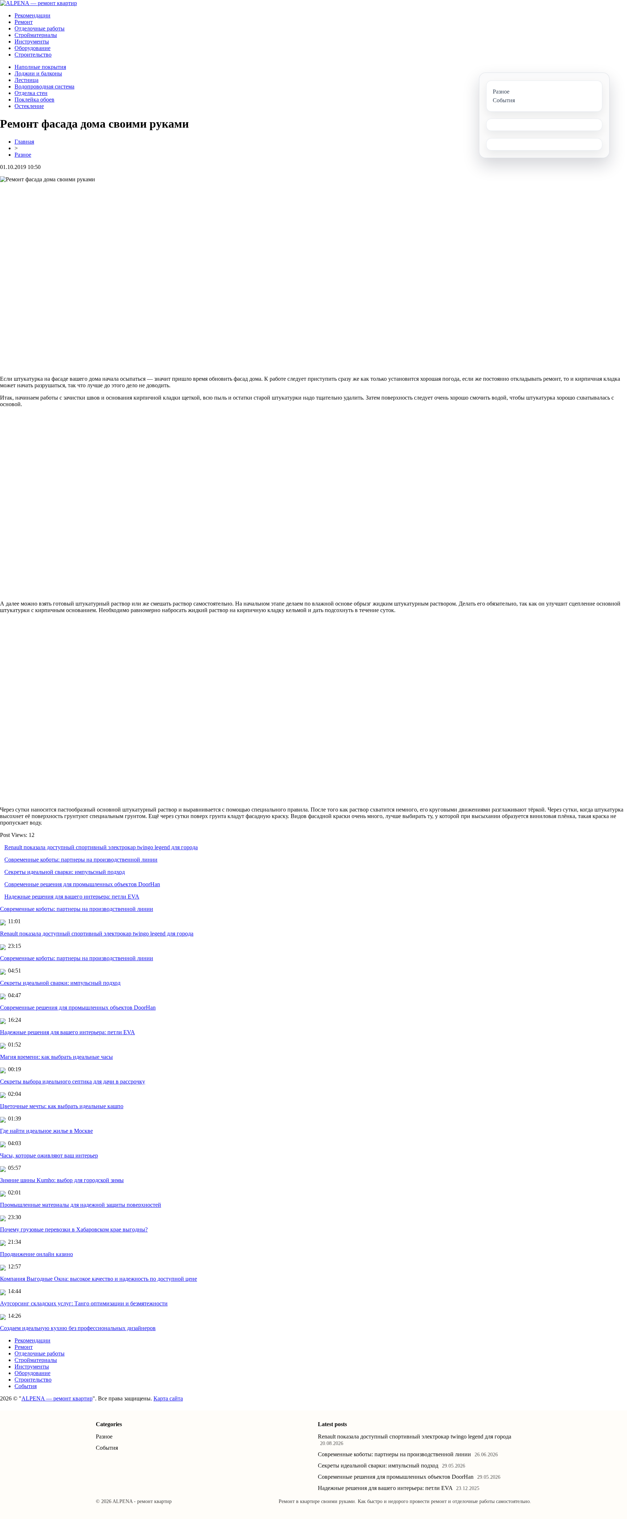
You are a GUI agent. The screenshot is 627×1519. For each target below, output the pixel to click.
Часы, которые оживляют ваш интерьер (49, 1155)
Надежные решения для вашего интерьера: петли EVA (71, 896)
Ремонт (24, 22)
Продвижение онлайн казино (36, 1254)
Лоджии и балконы (38, 73)
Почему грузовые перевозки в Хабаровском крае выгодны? (74, 1229)
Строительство (33, 54)
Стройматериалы (36, 35)
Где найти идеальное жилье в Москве (46, 1131)
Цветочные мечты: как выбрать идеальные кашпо (61, 1106)
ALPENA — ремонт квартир (57, 1398)
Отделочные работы (40, 28)
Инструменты (32, 41)
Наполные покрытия (40, 67)
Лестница (26, 80)
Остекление (29, 106)
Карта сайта (168, 1398)
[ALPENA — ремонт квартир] (38, 3)
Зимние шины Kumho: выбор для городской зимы (62, 1180)
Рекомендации (32, 15)
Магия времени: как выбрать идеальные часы (56, 1057)
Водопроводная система (44, 86)
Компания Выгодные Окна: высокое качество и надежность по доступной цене (98, 1279)
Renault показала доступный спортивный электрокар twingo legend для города (101, 847)
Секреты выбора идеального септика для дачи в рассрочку (72, 1081)
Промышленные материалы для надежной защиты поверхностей (80, 1205)
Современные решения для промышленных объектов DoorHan (82, 884)
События (26, 1386)
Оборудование (32, 48)
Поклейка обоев (34, 99)
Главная (24, 142)
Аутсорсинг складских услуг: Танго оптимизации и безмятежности (84, 1303)
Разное (23, 155)
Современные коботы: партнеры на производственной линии (80, 859)
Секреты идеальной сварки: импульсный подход (64, 872)
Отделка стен (31, 93)
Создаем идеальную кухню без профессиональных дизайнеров (78, 1328)
